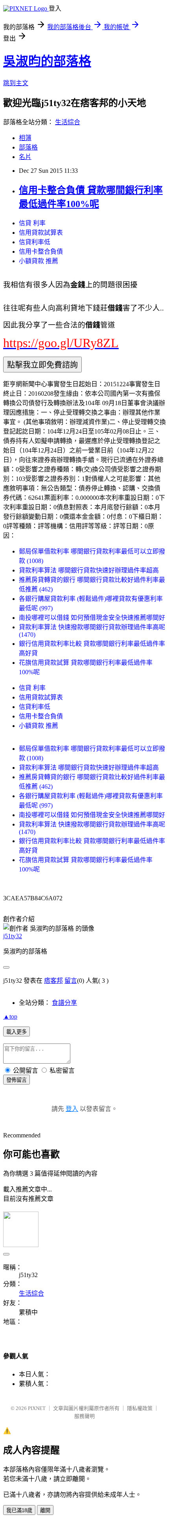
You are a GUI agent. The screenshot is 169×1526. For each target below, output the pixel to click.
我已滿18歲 (19, 1510)
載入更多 (16, 1032)
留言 (70, 980)
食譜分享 (64, 1002)
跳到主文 (15, 83)
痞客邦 (53, 980)
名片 (25, 156)
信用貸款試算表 (41, 232)
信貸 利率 (32, 223)
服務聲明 (84, 1416)
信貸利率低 (34, 242)
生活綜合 (67, 122)
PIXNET (37, 1408)
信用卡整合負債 (41, 251)
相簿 (25, 138)
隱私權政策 (139, 1408)
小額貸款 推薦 (38, 261)
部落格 (28, 147)
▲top (10, 1016)
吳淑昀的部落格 (47, 61)
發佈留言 (16, 1080)
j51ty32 (12, 936)
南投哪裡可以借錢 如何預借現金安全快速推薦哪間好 (92, 617)
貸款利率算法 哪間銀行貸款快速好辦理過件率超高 (89, 570)
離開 (45, 1510)
